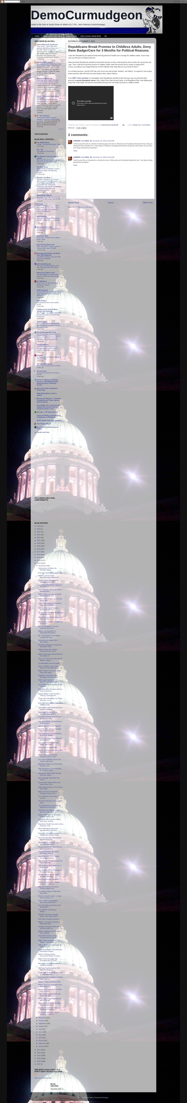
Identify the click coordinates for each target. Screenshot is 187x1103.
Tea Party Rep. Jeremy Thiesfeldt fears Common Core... (49, 730)
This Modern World (44, 424)
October (42, 1020)
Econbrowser (42, 371)
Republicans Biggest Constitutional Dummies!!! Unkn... (50, 645)
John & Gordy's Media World (90, 36)
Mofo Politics (42, 301)
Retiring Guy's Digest (44, 62)
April (40, 1038)
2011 (39, 1053)
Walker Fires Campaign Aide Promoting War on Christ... (48, 959)
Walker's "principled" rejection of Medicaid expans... (49, 923)
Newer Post (73, 202)
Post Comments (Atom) (85, 207)
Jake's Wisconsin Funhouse (47, 44)
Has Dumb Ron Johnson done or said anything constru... (49, 843)
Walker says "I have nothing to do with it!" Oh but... (49, 999)
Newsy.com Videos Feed (46, 272)
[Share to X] (81, 128)
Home (37, 36)
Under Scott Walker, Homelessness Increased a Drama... (50, 950)
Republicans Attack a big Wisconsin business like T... (50, 739)
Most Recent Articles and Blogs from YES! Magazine (48, 254)
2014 (39, 560)
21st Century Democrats (46, 244)
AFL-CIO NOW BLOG (44, 364)
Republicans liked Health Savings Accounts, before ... (49, 774)
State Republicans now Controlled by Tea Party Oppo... (49, 769)
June (40, 1032)
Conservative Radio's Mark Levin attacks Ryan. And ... (49, 783)
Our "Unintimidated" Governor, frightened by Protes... (48, 627)
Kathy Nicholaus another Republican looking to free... (50, 704)
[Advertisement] (41, 450)
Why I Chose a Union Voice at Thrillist (49, 366)
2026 (39, 526)
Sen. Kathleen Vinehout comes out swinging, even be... (50, 871)
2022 (39, 537)
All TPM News (42, 281)
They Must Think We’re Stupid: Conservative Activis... (48, 857)
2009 (39, 1058)
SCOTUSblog (41, 216)
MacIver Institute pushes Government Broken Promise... (49, 955)
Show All (61, 129)
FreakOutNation (42, 345)
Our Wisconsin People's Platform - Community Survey (47, 100)
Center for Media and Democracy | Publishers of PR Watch (49, 416)
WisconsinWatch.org (44, 78)
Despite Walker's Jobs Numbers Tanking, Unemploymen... (49, 694)
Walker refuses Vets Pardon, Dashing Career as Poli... (48, 650)
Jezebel (39, 355)
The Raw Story (42, 167)
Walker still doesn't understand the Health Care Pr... (50, 946)
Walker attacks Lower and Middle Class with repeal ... (49, 671)
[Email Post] (123, 125)
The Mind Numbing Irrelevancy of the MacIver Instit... (49, 717)
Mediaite (40, 204)
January (42, 1046)
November (42, 1018)
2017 (39, 552)
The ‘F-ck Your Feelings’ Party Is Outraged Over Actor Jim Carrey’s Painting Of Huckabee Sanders (47, 348)
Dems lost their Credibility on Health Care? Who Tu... (50, 978)
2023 (39, 534)
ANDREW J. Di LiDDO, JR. (82, 141)
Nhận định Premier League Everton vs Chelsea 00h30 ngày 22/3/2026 (49, 247)
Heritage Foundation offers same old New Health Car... (49, 927)
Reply (75, 151)
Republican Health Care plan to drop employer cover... (50, 825)
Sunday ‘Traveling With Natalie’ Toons (49, 144)
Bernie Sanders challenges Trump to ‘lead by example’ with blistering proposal (48, 170)
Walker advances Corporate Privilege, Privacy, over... (47, 792)
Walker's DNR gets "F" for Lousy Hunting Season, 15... (49, 815)
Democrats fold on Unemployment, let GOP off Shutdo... (50, 734)
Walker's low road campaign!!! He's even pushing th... (50, 985)
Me (106, 36)
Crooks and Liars (43, 432)
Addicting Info (42, 322)
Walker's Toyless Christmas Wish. (49, 982)
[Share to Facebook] (83, 128)
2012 (39, 1050)
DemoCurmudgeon (87, 15)
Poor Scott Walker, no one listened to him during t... (50, 722)
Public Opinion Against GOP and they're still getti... (49, 994)
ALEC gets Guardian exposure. (49, 919)
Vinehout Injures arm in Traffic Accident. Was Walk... (48, 875)
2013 (39, 563)
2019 (39, 546)
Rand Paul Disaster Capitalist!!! (48, 879)
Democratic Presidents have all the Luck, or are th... (50, 990)
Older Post (147, 202)
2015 (39, 557)
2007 (39, 1064)
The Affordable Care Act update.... (49, 663)
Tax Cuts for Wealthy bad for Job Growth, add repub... (49, 760)
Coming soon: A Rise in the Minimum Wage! (47, 569)
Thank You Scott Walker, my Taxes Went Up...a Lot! (50, 699)
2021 (39, 540)
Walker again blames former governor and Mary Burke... (48, 680)
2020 (39, 543)
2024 (39, 532)
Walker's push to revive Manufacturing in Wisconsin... (49, 576)
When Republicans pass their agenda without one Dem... (48, 829)
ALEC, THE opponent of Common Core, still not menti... (49, 604)
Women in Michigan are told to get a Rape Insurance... (50, 751)
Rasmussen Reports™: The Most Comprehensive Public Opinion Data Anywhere (49, 400)
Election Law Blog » (44, 177)
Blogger (105, 1097)
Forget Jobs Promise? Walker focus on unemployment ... (50, 973)
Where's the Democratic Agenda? (49, 726)
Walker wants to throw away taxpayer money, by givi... (47, 755)
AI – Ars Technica (43, 116)
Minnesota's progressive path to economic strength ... (49, 964)
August (41, 1026)
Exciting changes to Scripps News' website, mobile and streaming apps (48, 275)
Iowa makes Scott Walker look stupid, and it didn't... (48, 743)
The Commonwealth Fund (46, 332)
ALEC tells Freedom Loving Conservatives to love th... (48, 936)
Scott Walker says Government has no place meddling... (50, 708)
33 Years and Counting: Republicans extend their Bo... (50, 613)
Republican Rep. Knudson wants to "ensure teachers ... (50, 690)
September (43, 1023)
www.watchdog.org (44, 264)
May (40, 1035)
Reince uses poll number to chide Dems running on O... (49, 897)
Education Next (42, 236)
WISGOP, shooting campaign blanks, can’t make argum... (48, 915)
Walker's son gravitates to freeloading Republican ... (47, 632)
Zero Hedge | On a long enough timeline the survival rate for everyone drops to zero (48, 407)
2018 (39, 549)
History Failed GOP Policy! (52, 36)
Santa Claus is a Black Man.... (48, 747)
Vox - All (40, 149)
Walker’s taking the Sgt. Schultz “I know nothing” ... (49, 932)
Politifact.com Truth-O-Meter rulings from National (47, 310)
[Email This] (77, 128)
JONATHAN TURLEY (44, 195)
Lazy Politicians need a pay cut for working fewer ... (50, 590)
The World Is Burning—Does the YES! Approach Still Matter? (49, 258)
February (42, 1043)
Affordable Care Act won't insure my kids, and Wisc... (50, 618)
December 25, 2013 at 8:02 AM (103, 141)
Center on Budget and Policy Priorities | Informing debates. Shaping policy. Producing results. (48, 382)
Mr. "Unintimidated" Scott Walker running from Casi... (49, 636)
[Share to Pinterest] (85, 128)
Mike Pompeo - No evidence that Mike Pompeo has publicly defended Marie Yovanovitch (49, 314)
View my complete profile (43, 1078)
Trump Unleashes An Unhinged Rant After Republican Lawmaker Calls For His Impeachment (48, 325)
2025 (39, 529)
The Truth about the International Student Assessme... (49, 838)
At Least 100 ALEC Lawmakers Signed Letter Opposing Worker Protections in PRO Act (49, 293)
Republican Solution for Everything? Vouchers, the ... (50, 765)
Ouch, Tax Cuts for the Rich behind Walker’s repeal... (50, 659)
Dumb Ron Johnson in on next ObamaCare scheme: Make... (49, 834)
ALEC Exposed (42, 290)
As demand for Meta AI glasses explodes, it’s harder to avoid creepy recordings (48, 119)
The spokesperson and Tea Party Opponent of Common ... (49, 806)
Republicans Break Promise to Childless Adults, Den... (48, 887)
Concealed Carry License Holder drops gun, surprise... (49, 820)
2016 (39, 554)
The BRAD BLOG (43, 142)
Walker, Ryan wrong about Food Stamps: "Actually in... (49, 941)
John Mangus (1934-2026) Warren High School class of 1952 (49, 65)
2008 (39, 1061)
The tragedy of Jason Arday (45, 151)
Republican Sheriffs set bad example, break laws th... (47, 713)
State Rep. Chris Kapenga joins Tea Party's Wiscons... (50, 861)
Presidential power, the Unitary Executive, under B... (48, 852)
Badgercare (137, 125)
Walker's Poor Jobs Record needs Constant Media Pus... (49, 595)
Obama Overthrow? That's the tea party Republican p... (50, 848)
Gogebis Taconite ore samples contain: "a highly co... (48, 883)
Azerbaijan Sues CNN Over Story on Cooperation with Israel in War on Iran (48, 198)
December (42, 566)
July (40, 1029)
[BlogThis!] (79, 128)
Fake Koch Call (71, 36)
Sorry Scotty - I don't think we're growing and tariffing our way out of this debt (48, 48)
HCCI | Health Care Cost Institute (49, 420)
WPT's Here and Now (80, 78)
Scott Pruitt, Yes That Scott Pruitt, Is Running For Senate (48, 284)
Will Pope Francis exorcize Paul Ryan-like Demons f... (49, 969)
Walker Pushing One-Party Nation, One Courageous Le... (50, 1004)
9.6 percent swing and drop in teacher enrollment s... (48, 1013)
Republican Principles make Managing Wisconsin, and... (48, 676)
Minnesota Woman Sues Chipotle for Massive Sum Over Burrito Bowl (48, 161)
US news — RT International (47, 412)
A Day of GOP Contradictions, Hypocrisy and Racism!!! (48, 901)
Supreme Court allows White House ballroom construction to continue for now (48, 220)
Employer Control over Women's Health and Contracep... (49, 1008)
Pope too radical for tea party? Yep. (50, 573)
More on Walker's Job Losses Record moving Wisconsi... (48, 667)
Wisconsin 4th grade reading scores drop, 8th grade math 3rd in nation (48, 266)
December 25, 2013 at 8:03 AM (103, 157)
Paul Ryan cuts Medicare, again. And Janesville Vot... (49, 811)
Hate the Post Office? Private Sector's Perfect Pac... (48, 609)
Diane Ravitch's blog (44, 227)
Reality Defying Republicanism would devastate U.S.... (48, 581)
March (41, 1040)
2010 (39, 1055)
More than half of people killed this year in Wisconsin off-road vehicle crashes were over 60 (47, 82)
